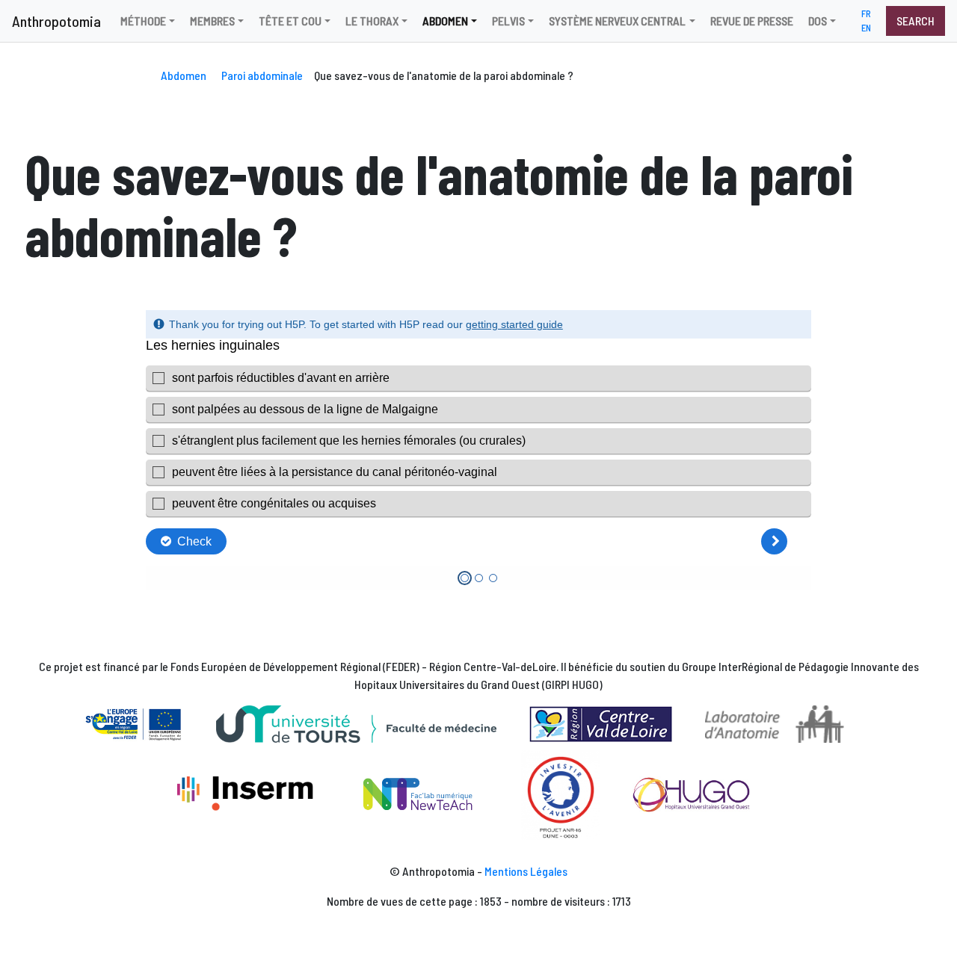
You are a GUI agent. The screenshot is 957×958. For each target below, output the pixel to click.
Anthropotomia (56, 20)
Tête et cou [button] (290, 20)
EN (866, 28)
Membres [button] (212, 20)
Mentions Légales (525, 871)
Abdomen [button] (445, 20)
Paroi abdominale (262, 75)
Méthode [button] (143, 20)
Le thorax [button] (372, 20)
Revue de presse (751, 20)
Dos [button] (817, 20)
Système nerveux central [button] (617, 20)
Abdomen (183, 75)
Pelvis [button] (508, 20)
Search (915, 20)
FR (866, 13)
